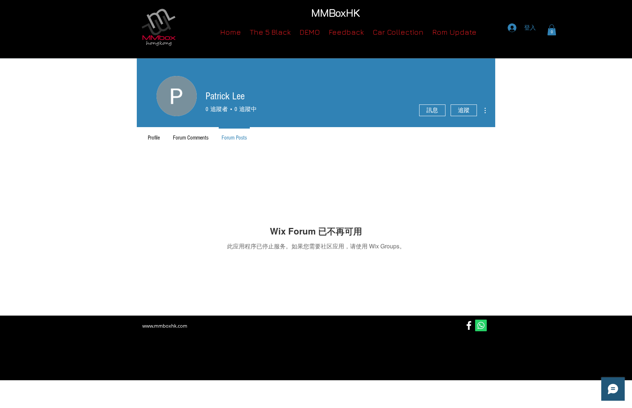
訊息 (432, 110)
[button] (551, 29)
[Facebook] (469, 325)
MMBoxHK (335, 12)
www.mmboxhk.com (164, 326)
